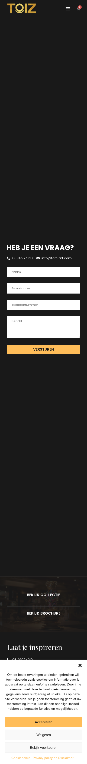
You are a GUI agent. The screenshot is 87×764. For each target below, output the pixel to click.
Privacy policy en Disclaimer (53, 758)
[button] (80, 665)
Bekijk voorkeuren (43, 747)
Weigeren (43, 735)
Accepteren (43, 722)
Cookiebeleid (20, 758)
